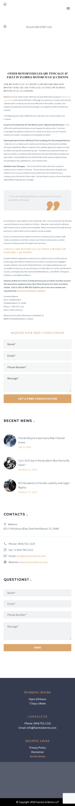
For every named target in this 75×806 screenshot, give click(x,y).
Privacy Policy (37, 747)
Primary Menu (68, 8)
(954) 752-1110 (26, 543)
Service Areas (37, 756)
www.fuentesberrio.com (33, 562)
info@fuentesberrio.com (31, 556)
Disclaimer (37, 752)
